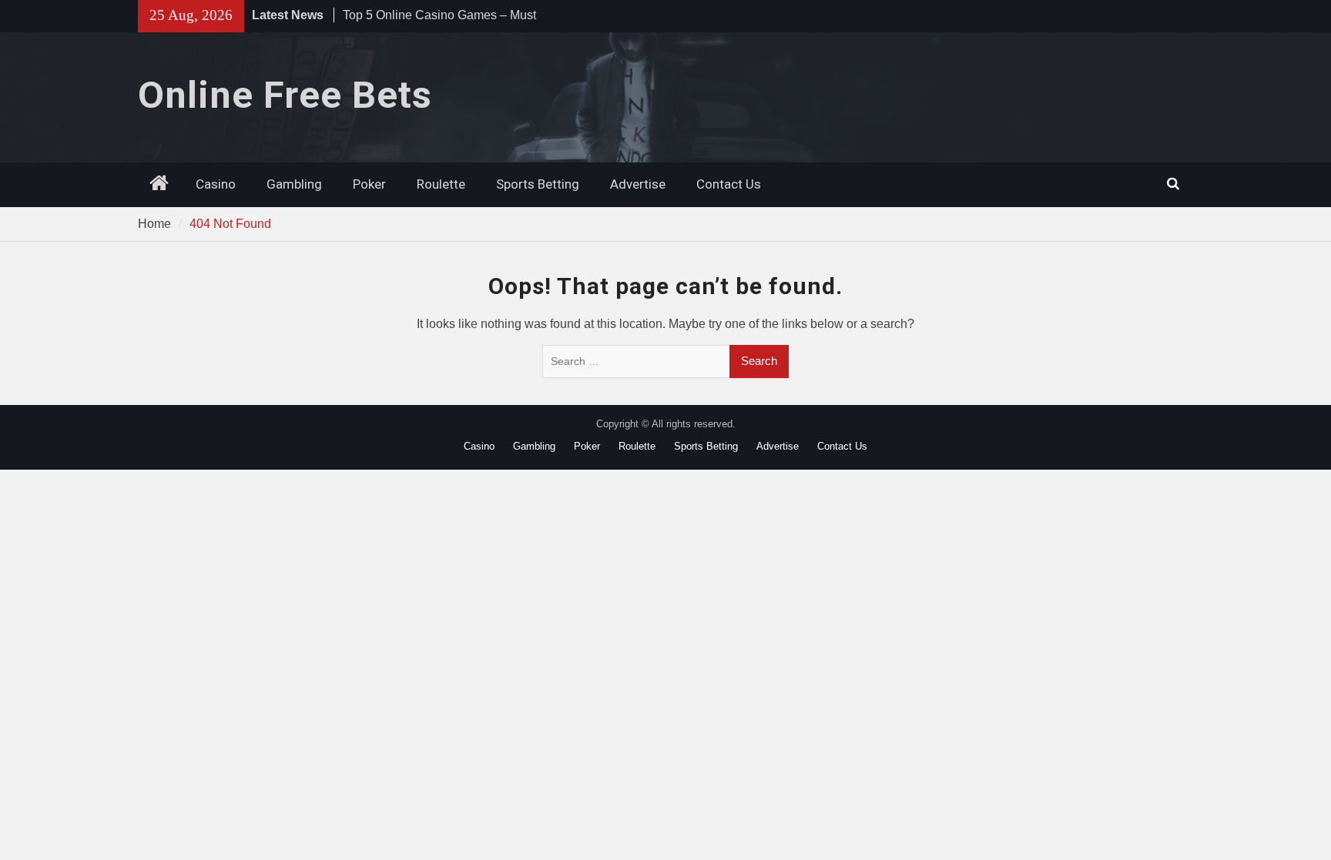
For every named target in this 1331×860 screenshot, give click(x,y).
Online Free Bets (285, 95)
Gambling (294, 184)
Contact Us (728, 184)
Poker (369, 184)
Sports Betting (537, 184)
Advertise (638, 184)
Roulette (441, 184)
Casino (216, 184)
